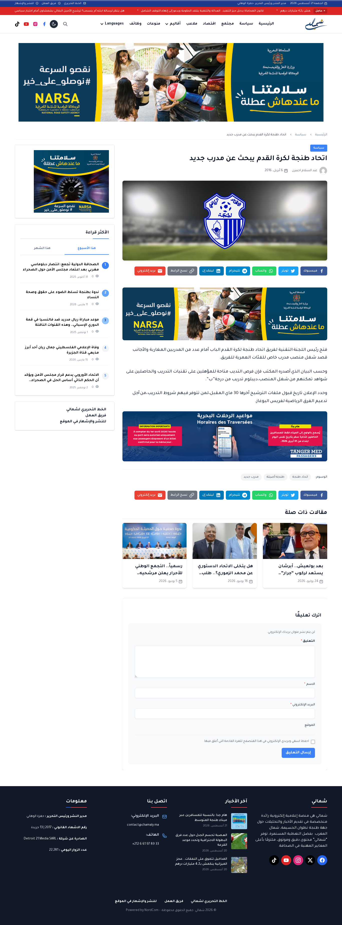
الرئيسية (266, 24)
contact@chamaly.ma (143, 825)
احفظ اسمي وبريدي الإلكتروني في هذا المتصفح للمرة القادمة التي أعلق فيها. (256, 741)
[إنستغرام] (35, 24)
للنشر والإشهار (25, 3)
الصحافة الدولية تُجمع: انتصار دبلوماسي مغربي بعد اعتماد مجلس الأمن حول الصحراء (61, 267)
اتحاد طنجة (300, 477)
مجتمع (227, 24)
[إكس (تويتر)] (310, 860)
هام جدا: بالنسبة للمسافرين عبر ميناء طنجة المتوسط (203, 818)
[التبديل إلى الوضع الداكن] (54, 24)
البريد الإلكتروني (302, 705)
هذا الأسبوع (87, 248)
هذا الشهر (42, 248)
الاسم (309, 684)
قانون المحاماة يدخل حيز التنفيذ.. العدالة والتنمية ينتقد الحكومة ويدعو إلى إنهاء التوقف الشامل (251, 11)
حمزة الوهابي (35, 816)
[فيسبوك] (44, 24)
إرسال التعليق (298, 753)
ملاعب (191, 24)
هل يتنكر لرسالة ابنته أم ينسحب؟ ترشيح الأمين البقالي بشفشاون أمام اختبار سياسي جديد (114, 11)
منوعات (153, 24)
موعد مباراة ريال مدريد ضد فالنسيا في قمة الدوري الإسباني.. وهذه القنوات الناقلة (62, 322)
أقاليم (175, 24)
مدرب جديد (251, 477)
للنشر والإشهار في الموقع (83, 422)
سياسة (246, 24)
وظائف (135, 24)
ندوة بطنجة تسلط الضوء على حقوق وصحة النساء (62, 294)
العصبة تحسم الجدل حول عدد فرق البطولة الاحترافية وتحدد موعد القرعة (201, 840)
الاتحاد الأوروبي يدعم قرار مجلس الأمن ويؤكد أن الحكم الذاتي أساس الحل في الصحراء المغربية (61, 378)
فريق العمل (49, 3)
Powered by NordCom (142, 910)
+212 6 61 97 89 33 (145, 844)
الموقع (310, 725)
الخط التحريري (73, 3)
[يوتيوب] (26, 24)
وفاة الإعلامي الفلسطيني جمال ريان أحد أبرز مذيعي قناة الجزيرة (62, 350)
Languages (114, 24)
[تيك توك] (17, 24)
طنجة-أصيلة (275, 477)
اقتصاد (209, 24)
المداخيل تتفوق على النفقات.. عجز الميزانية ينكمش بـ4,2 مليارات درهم (201, 861)
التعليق (308, 641)
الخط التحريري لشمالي (86, 410)
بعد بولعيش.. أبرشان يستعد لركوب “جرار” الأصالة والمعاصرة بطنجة (296, 573)
